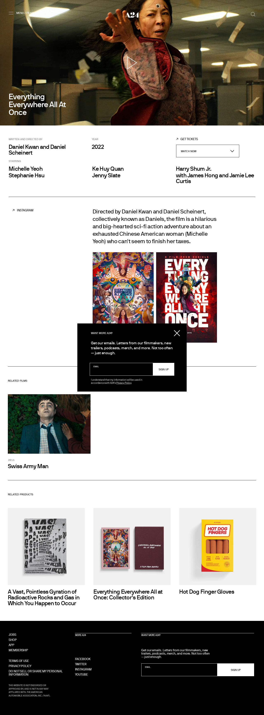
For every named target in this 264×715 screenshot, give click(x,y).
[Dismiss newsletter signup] (177, 333)
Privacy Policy (123, 382)
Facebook (83, 659)
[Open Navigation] (22, 13)
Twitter (80, 664)
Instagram (25, 210)
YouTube (81, 674)
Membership (18, 650)
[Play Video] (132, 63)
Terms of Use (19, 661)
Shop (13, 640)
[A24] (132, 15)
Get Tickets (189, 139)
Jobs (12, 634)
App (11, 645)
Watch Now (189, 151)
